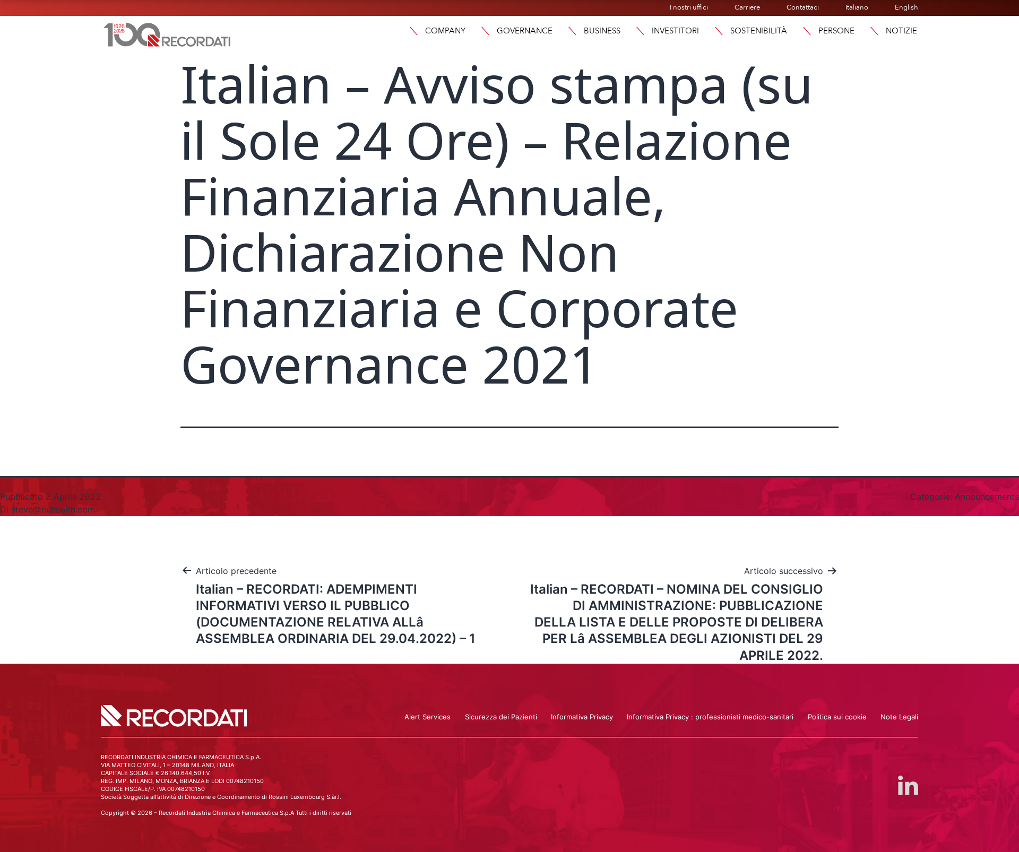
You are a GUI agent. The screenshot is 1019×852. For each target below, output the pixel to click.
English (906, 7)
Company (445, 30)
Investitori (675, 30)
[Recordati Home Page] (167, 33)
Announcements (987, 496)
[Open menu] (874, 31)
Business (602, 30)
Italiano (856, 7)
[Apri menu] (413, 31)
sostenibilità (758, 30)
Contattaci (803, 7)
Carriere (747, 7)
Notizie (901, 30)
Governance (524, 30)
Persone (836, 30)
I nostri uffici (689, 7)
